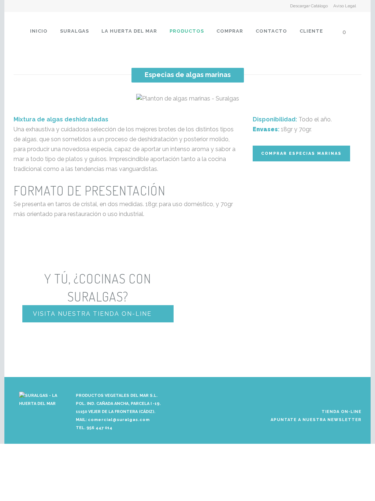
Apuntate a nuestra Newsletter (316, 419)
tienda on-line (341, 411)
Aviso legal (344, 5)
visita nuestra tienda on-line (92, 313)
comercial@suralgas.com (119, 419)
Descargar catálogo (309, 5)
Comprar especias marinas (301, 153)
